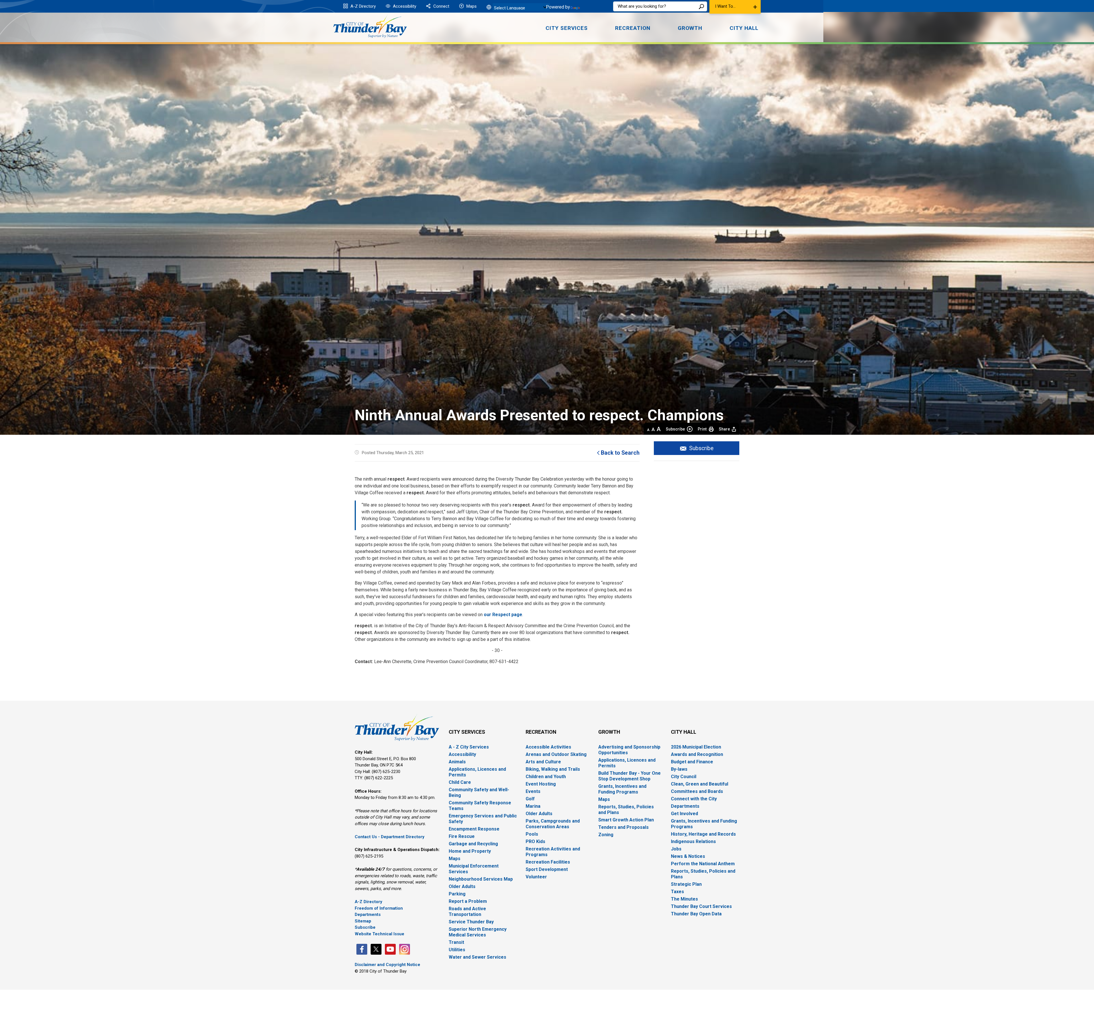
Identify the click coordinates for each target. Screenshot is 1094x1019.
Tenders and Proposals (623, 827)
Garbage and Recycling (473, 843)
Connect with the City (694, 798)
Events (533, 791)
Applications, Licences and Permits (477, 772)
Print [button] (702, 429)
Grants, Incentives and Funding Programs (622, 789)
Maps (471, 6)
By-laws (679, 769)
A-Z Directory (362, 6)
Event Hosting (541, 784)
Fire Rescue (462, 836)
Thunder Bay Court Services (701, 906)
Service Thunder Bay (471, 921)
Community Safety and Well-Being (479, 792)
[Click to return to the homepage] (370, 26)
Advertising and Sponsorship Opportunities (629, 749)
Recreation (541, 732)
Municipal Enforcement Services (474, 868)
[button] (735, 6)
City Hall (683, 732)
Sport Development (547, 869)
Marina (533, 806)
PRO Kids (535, 841)
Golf (530, 798)
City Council (683, 776)
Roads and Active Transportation (467, 911)
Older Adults (462, 886)
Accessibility (404, 6)
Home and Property (470, 851)
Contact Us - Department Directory (389, 836)
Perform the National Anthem (703, 863)
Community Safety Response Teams (480, 805)
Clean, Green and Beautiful (699, 784)
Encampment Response (474, 829)
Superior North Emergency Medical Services (478, 932)
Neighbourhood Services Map (481, 879)
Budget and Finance (692, 761)
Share (724, 429)
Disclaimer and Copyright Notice (387, 964)
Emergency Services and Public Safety (483, 818)
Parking (457, 894)
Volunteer (536, 876)
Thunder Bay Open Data (696, 914)
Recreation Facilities (548, 862)
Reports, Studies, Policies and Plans (626, 809)
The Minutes (684, 899)
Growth (609, 732)
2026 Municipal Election (696, 747)
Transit (456, 942)
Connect (440, 6)
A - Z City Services (469, 747)
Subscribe (675, 429)
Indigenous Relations (693, 841)
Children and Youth (546, 776)
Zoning (605, 834)
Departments (368, 914)
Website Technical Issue (379, 933)
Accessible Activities (548, 747)
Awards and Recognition (697, 754)
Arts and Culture (543, 761)
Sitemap (363, 921)
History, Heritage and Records (703, 834)
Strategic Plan (686, 884)
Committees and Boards (697, 791)
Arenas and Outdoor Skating (556, 754)
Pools (532, 834)
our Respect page (503, 614)
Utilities (457, 949)
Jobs (676, 849)
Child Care (460, 782)
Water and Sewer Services (477, 957)
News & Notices (688, 856)
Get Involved (684, 813)
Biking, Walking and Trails (553, 769)
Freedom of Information (379, 908)
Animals (457, 761)
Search (701, 6)
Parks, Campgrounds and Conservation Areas (553, 823)
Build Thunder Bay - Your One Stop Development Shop (629, 776)
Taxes (677, 891)
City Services (467, 732)
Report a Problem (468, 901)
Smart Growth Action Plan (626, 820)
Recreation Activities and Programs (553, 851)
